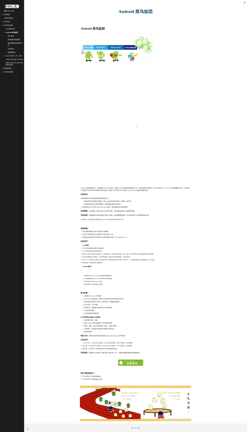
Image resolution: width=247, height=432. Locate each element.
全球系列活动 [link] (8, 18)
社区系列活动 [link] (8, 25)
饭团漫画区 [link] (11, 52)
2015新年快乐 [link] (10, 29)
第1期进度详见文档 (96, 379)
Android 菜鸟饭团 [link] (12, 32)
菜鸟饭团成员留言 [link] (14, 39)
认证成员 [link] (11, 49)
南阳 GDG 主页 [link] (9, 11)
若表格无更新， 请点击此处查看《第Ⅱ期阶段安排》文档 (93, 219)
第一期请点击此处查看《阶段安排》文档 (115, 219)
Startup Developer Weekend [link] (14, 59)
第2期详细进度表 (96, 376)
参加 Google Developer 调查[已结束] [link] (14, 64)
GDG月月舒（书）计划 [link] (14, 56)
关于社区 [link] (7, 21)
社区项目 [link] (7, 14)
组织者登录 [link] (8, 68)
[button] (244, 2)
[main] (135, 11)
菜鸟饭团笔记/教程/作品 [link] (15, 44)
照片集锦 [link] (11, 36)
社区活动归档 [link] (8, 72)
